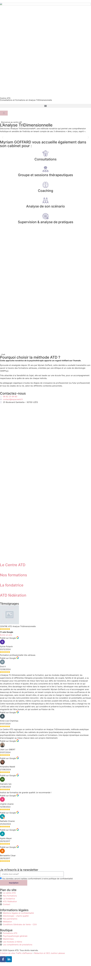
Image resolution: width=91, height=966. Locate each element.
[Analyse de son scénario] (45, 200)
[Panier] (4, 113)
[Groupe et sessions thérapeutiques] (45, 169)
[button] (45, 106)
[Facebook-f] (3, 959)
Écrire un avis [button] (6, 635)
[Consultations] (45, 153)
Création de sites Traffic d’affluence (16, 953)
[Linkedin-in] (9, 959)
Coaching (45, 191)
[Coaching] (45, 185)
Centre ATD (5, 98)
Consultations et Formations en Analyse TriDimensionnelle (26, 100)
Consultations (45, 159)
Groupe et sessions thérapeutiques (45, 175)
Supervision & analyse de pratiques (45, 222)
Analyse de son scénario (45, 206)
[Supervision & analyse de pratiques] (45, 216)
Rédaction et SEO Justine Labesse (49, 953)
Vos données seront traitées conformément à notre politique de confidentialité (37, 878)
